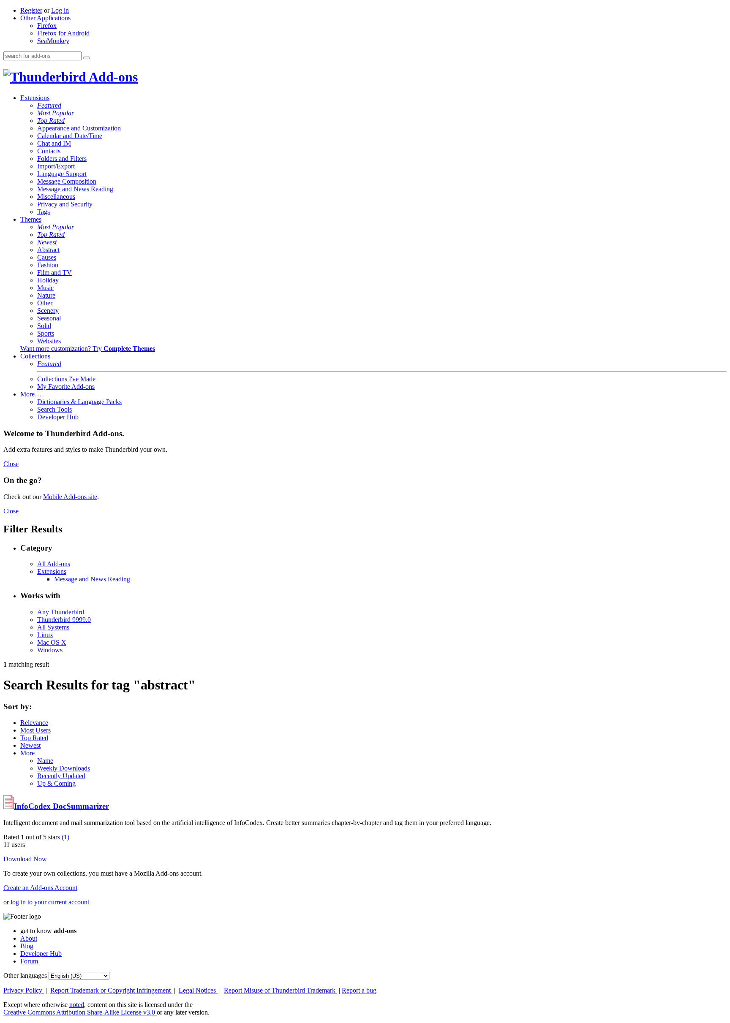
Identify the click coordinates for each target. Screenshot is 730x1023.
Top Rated (51, 120)
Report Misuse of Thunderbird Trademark (280, 990)
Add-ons (112, 76)
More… (30, 394)
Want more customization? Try (87, 348)
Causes (46, 257)
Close (11, 463)
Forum (29, 961)
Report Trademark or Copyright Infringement (111, 990)
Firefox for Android (63, 33)
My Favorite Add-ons (66, 386)
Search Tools (54, 409)
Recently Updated (61, 775)
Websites (49, 341)
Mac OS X (51, 642)
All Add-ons (53, 563)
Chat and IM (54, 143)
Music (45, 287)
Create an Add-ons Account (40, 887)
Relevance (34, 722)
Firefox (47, 25)
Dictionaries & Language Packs (79, 401)
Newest (47, 242)
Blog (26, 946)
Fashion (47, 265)
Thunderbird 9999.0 (64, 619)
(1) (65, 837)
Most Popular (55, 113)
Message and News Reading (75, 189)
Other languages (25, 975)
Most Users (35, 730)
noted (76, 1004)
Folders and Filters (62, 158)
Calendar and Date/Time (69, 135)
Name (45, 760)
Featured (49, 105)
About (28, 938)
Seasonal (49, 318)
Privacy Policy (23, 990)
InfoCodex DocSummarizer (61, 806)
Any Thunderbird (60, 612)
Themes (30, 219)
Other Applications (45, 18)
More (27, 753)
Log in (60, 10)
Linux (45, 634)
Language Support (62, 173)
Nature (46, 295)
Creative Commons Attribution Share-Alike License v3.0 (80, 1012)
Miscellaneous (56, 196)
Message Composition (66, 181)
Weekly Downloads (63, 768)
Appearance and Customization (79, 128)
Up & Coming (56, 783)
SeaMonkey (53, 40)
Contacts (48, 151)
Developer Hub (58, 417)
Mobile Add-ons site (70, 496)
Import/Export (56, 166)
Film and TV (54, 272)
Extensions (34, 97)
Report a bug (359, 990)
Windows (50, 650)
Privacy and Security (65, 204)
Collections (35, 356)
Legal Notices (198, 990)
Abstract (48, 249)
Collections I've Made (66, 379)
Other (44, 303)
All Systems (53, 627)
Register (31, 10)
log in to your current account (50, 902)
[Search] (86, 58)
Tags (43, 211)
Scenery (48, 310)
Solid (44, 325)
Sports (45, 333)
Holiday (48, 280)
